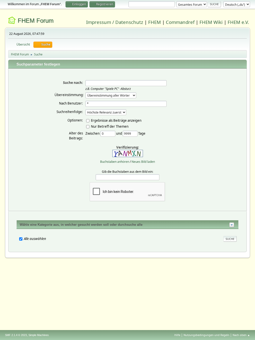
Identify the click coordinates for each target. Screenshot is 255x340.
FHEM (154, 22)
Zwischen (92, 133)
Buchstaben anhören (114, 162)
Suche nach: (73, 82)
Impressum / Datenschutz (114, 22)
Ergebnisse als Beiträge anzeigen (116, 120)
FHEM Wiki (211, 22)
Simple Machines (38, 335)
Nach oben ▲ (241, 335)
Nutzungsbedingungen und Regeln (206, 335)
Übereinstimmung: (69, 95)
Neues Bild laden (143, 162)
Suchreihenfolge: (70, 112)
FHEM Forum (36, 20)
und (119, 133)
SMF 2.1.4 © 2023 (16, 335)
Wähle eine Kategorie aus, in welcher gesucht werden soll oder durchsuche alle (81, 225)
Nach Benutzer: (71, 103)
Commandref (180, 22)
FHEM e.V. (238, 22)
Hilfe (177, 335)
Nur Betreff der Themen (109, 126)
